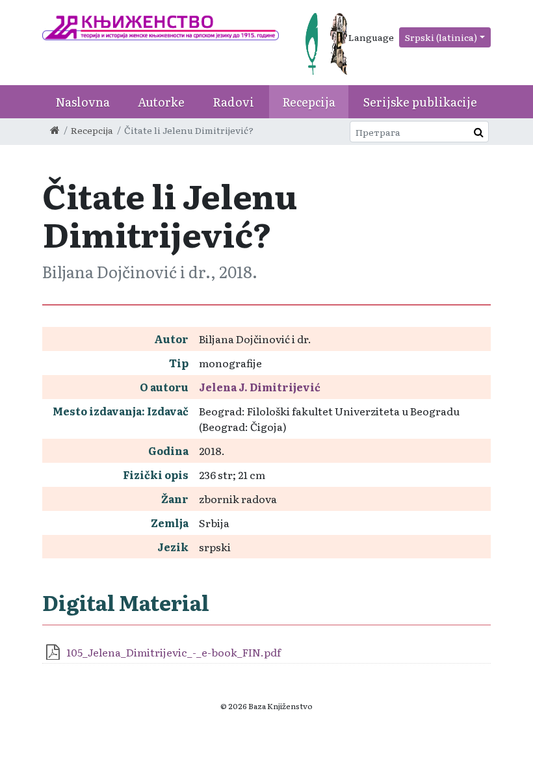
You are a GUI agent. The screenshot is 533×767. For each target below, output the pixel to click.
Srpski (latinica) (441, 37)
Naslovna (82, 101)
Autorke (161, 101)
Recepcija (308, 101)
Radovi (233, 101)
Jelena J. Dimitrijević (259, 387)
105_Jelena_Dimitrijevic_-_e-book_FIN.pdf (173, 652)
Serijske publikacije (420, 101)
